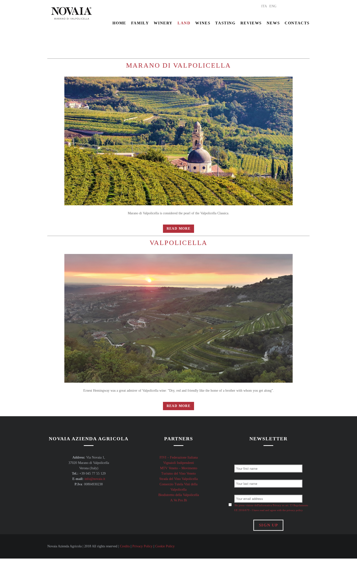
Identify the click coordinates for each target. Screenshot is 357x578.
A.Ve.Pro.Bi (178, 500)
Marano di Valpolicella (178, 65)
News (273, 23)
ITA (264, 6)
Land (184, 23)
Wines (202, 23)
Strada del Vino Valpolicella (178, 479)
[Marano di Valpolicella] (178, 141)
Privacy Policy (142, 546)
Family (140, 23)
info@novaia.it (95, 479)
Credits (125, 546)
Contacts (297, 23)
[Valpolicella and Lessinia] (178, 318)
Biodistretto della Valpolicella (178, 495)
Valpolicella (179, 242)
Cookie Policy (165, 546)
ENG (272, 6)
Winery (163, 23)
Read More (179, 228)
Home (119, 23)
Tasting (225, 23)
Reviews (251, 23)
